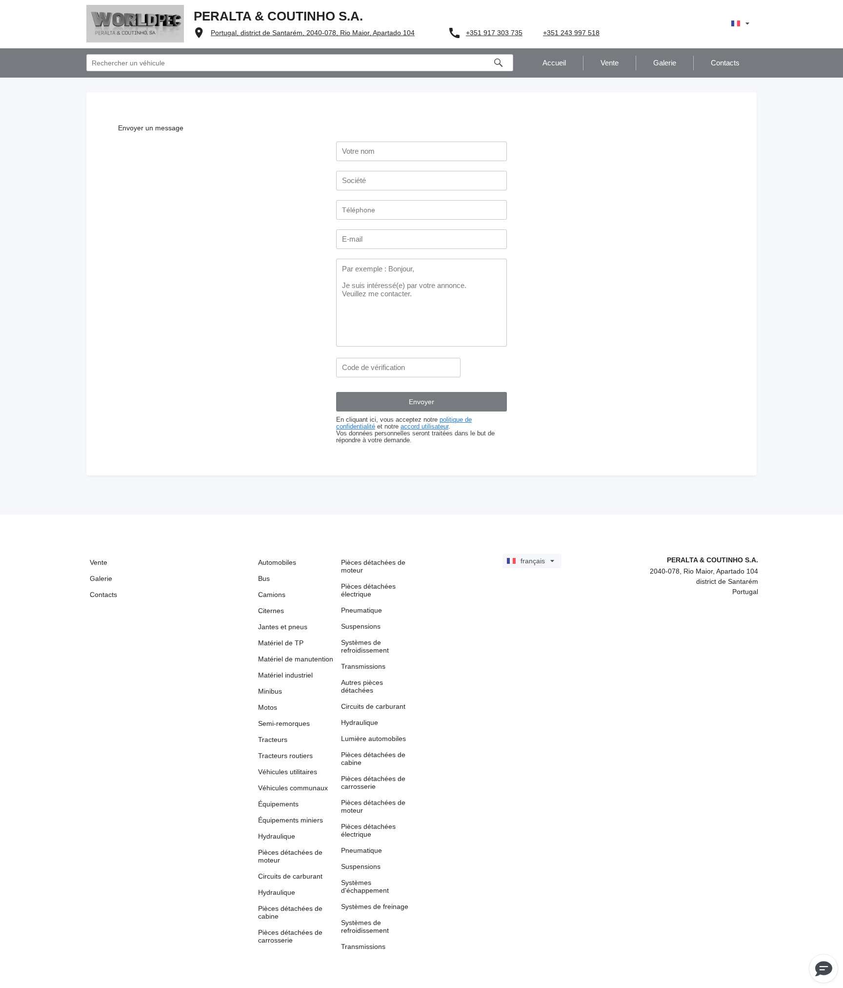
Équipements (278, 804)
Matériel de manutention (295, 659)
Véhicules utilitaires (287, 772)
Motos (267, 707)
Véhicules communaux (293, 788)
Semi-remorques (284, 723)
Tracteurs (272, 739)
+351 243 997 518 (571, 33)
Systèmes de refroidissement (365, 646)
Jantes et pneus (282, 627)
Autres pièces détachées (362, 686)
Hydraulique (276, 836)
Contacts (103, 594)
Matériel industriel (285, 675)
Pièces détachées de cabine (290, 912)
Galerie (101, 578)
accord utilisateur (424, 426)
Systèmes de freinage (374, 906)
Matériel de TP (280, 643)
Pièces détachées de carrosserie (290, 936)
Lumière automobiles (373, 738)
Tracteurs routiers (285, 756)
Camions (271, 594)
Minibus (270, 691)
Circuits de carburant (290, 876)
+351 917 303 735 (494, 33)
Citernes (271, 611)
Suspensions (361, 626)
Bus (264, 578)
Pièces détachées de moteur (290, 856)
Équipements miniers (290, 820)
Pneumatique (361, 610)
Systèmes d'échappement (365, 886)
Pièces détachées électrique (368, 590)
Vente (98, 562)
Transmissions (363, 666)
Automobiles (277, 562)
